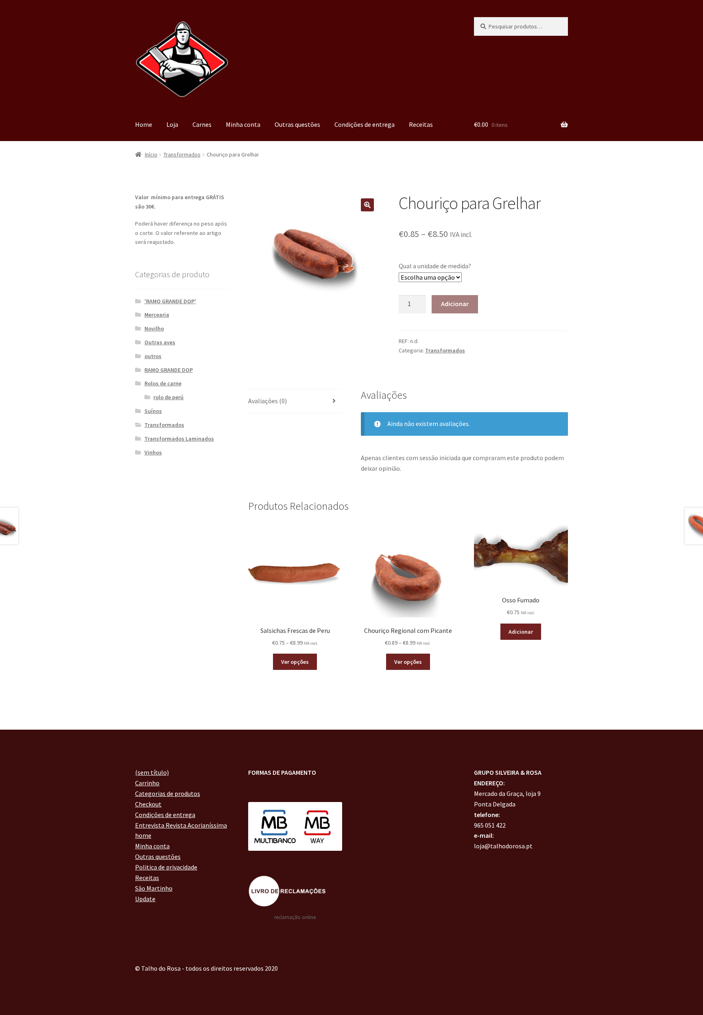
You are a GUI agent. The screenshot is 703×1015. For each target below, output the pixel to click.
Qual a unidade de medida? (435, 266)
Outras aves (159, 342)
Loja (172, 124)
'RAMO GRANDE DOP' (170, 301)
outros (153, 356)
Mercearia (156, 314)
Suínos (153, 411)
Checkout (148, 804)
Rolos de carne (162, 383)
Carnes (202, 124)
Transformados (182, 154)
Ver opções (295, 661)
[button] (367, 204)
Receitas (421, 124)
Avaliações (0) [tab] (267, 401)
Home (143, 124)
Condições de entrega (364, 124)
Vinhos (153, 452)
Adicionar (455, 304)
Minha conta (243, 124)
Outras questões (297, 124)
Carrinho (147, 783)
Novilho (154, 328)
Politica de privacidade (166, 867)
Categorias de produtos (167, 793)
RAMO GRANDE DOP (168, 370)
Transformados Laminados (179, 438)
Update (145, 899)
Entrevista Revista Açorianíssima (181, 825)
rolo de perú (168, 397)
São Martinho (153, 888)
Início (151, 154)
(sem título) (152, 772)
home (143, 835)
